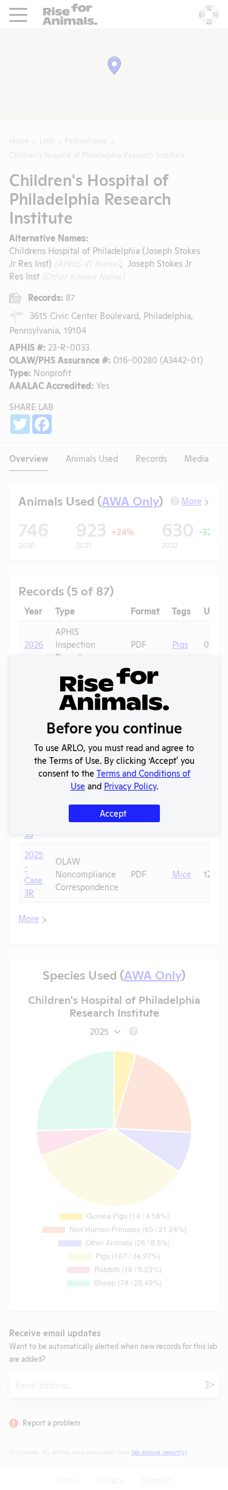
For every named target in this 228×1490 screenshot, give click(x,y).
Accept (113, 813)
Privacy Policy (130, 785)
